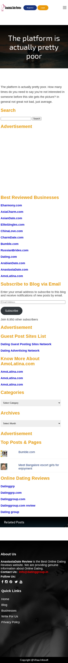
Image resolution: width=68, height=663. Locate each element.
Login (43, 8)
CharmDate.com (12, 237)
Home (5, 599)
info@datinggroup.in (33, 572)
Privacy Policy (10, 622)
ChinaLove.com (12, 231)
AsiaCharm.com (12, 211)
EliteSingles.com (12, 224)
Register (30, 8)
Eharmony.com (11, 205)
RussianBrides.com (14, 250)
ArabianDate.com (13, 263)
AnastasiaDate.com (14, 269)
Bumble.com (9, 244)
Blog (4, 605)
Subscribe (11, 310)
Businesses (9, 610)
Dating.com (9, 256)
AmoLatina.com (12, 276)
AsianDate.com (11, 218)
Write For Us (9, 616)
